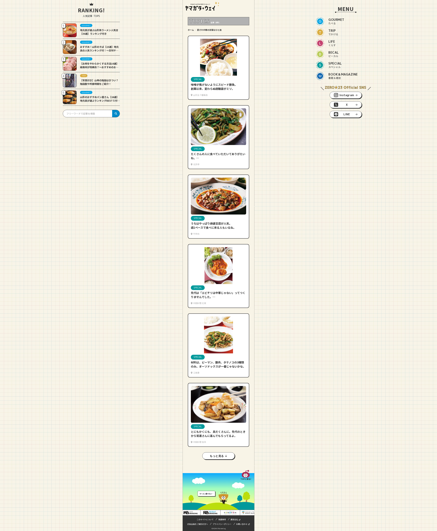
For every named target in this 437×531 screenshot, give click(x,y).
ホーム (191, 29)
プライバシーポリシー (222, 524)
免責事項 (222, 519)
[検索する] (116, 113)
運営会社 (234, 519)
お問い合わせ (241, 524)
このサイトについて (205, 519)
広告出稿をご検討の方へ (197, 524)
